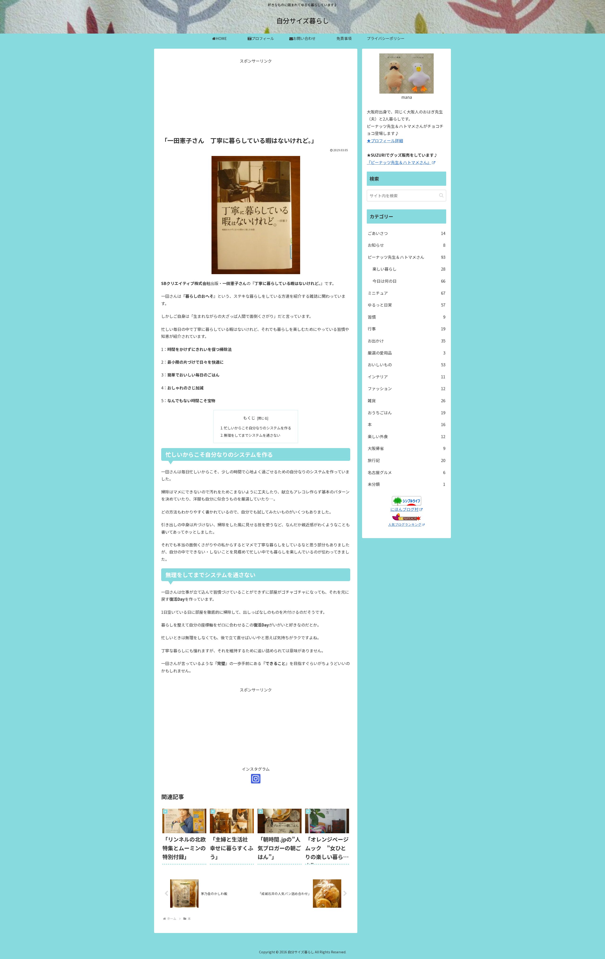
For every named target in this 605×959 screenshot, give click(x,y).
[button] (441, 195)
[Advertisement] (255, 98)
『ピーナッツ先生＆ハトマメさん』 (399, 162)
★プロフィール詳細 (385, 140)
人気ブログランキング (404, 524)
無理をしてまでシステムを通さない (252, 435)
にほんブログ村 (404, 509)
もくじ (249, 418)
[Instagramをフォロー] (255, 778)
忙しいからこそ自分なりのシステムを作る (257, 427)
